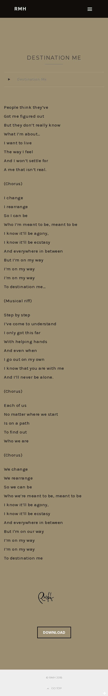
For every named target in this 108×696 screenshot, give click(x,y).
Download (54, 632)
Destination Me (54, 58)
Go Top (56, 688)
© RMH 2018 (54, 677)
